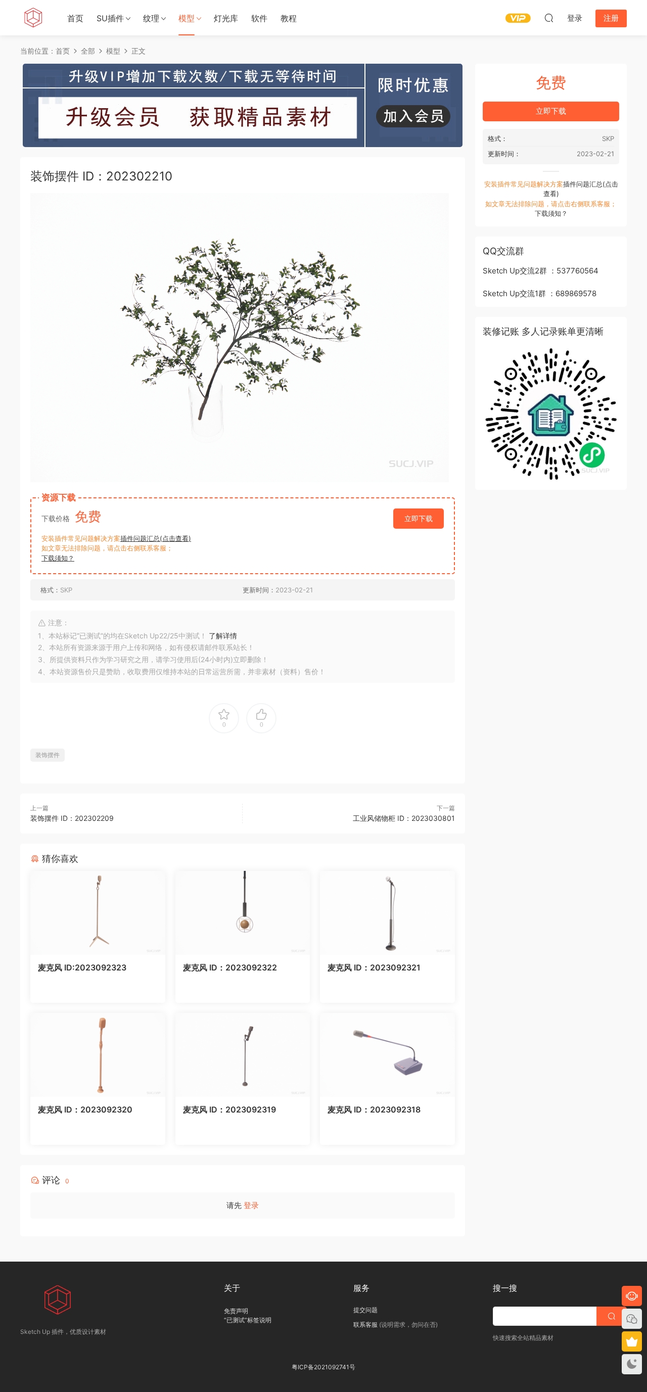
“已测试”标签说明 (247, 1320)
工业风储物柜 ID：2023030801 (404, 818)
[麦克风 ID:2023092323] (97, 913)
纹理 (151, 18)
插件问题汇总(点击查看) (155, 538)
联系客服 (365, 1324)
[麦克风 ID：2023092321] (387, 913)
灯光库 (226, 18)
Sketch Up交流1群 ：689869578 (539, 293)
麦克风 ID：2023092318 (374, 1109)
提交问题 (365, 1310)
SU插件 (110, 18)
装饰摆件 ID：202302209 (72, 818)
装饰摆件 (47, 755)
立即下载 (418, 518)
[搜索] (549, 17)
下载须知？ (57, 558)
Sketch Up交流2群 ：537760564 (540, 270)
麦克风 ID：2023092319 (229, 1109)
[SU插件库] (32, 17)
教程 (289, 18)
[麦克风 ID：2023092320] (97, 1055)
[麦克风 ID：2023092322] (242, 913)
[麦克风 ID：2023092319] (242, 1055)
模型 (186, 18)
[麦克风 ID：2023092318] (387, 1055)
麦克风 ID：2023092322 (230, 967)
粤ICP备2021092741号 (323, 1367)
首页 (75, 18)
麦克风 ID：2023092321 (374, 967)
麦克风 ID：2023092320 (85, 1109)
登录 (251, 1205)
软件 (259, 18)
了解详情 (223, 635)
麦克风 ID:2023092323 (82, 967)
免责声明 (236, 1311)
